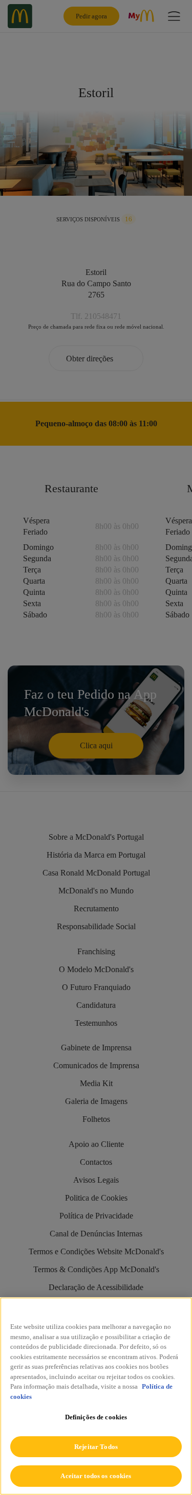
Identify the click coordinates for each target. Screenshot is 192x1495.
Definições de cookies (96, 1417)
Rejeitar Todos (96, 1447)
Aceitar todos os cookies (95, 1476)
